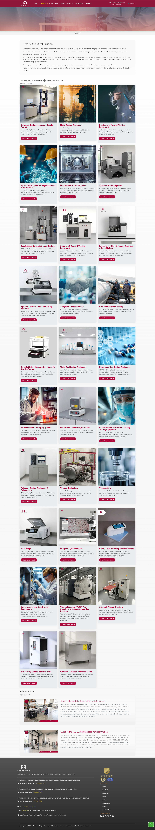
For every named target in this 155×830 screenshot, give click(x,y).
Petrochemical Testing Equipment (36, 428)
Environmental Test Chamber (73, 185)
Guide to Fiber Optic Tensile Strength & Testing (83, 701)
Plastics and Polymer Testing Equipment (112, 126)
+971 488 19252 (39, 801)
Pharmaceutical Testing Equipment (114, 367)
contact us (27, 811)
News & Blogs (66, 3)
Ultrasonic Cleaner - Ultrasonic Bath (76, 672)
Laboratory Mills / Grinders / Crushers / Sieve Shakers (116, 247)
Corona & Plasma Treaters (111, 607)
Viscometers (105, 488)
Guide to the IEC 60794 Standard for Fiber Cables (84, 732)
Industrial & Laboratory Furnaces (75, 428)
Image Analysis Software (71, 549)
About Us (54, 3)
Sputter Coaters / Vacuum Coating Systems (36, 308)
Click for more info (28, 138)
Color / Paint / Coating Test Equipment (116, 549)
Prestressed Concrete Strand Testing (38, 246)
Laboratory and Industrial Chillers (36, 672)
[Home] (25, 3)
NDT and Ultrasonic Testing (111, 307)
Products (44, 3)
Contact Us (79, 3)
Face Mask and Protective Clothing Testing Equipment (114, 429)
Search (88, 3)
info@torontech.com (32, 807)
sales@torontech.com (118, 2)
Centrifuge (26, 549)
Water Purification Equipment (73, 367)
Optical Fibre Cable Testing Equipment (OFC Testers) (38, 186)
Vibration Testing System (110, 185)
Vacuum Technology (69, 488)
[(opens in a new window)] (101, 816)
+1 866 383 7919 (39, 792)
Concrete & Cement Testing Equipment (72, 247)
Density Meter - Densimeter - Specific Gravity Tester (38, 368)
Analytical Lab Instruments (72, 307)
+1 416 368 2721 (42, 783)
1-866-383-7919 (116, 4)
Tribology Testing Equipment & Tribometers (34, 489)
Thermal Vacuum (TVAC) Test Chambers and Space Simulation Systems (74, 609)
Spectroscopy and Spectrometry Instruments (35, 608)
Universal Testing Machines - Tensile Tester (37, 126)
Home (35, 3)
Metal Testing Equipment (71, 125)
